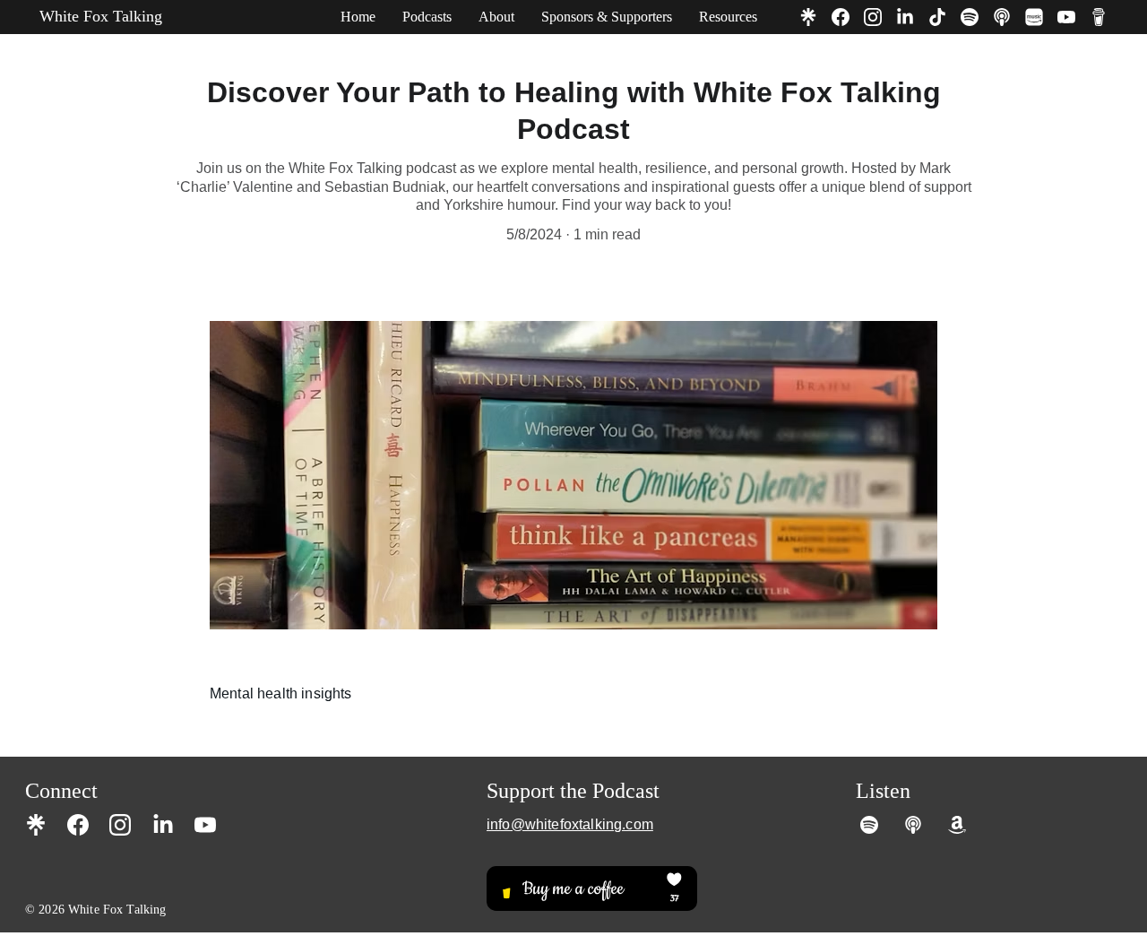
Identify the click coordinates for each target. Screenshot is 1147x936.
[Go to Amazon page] (957, 825)
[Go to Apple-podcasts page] (1009, 17)
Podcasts (427, 16)
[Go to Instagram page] (880, 17)
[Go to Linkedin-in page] (912, 17)
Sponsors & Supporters (606, 16)
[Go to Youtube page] (1073, 17)
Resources (728, 16)
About (496, 16)
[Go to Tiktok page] (944, 17)
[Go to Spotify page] (977, 17)
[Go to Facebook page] (848, 17)
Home (358, 16)
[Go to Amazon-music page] (1041, 17)
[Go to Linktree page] (815, 17)
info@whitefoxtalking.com (570, 824)
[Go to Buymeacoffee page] (1099, 17)
